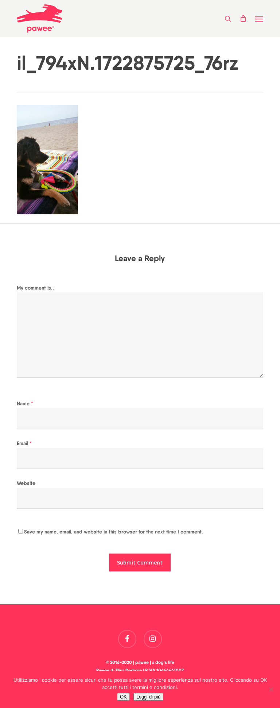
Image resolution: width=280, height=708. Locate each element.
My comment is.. (35, 287)
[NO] (271, 689)
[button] (259, 18)
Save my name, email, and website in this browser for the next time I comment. (113, 531)
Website (26, 483)
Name (25, 403)
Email (24, 443)
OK (123, 697)
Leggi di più (148, 697)
